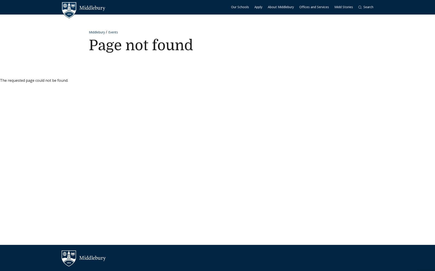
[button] (365, 7)
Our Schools (240, 7)
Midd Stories (343, 7)
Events (113, 32)
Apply (258, 7)
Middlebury (97, 32)
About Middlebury (281, 7)
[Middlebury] (83, 7)
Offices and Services (314, 7)
